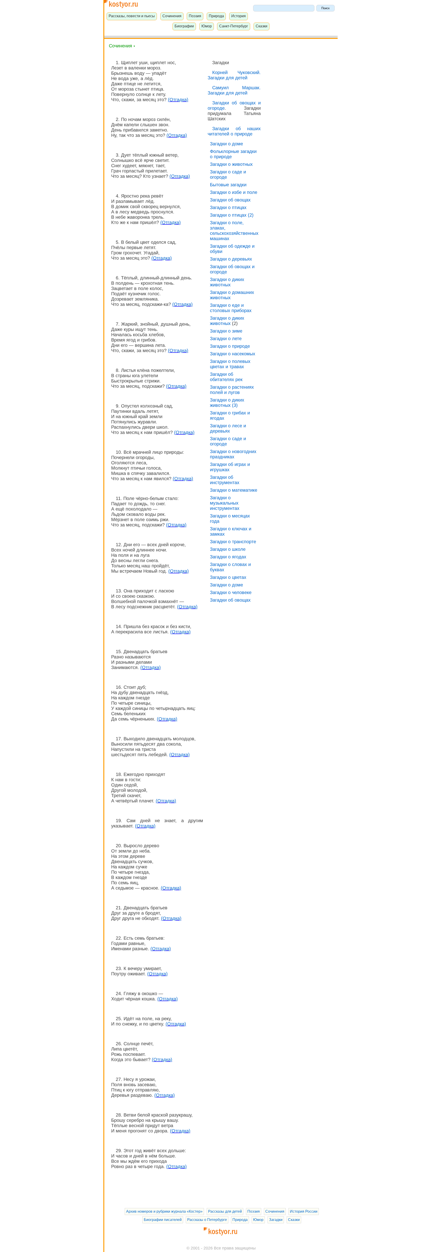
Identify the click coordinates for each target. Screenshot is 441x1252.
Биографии (184, 26)
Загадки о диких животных (227, 282)
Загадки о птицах (228, 207)
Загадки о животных (231, 164)
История (238, 16)
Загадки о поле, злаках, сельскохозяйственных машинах (234, 230)
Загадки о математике (233, 490)
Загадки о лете (226, 338)
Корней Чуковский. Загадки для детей (234, 75)
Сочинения (171, 16)
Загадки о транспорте (233, 541)
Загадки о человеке (231, 592)
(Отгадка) (178, 99)
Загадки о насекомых (232, 353)
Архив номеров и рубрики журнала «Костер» (164, 1211)
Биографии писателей (163, 1220)
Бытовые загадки (228, 184)
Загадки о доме (226, 143)
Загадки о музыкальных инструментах (224, 503)
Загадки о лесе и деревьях (228, 428)
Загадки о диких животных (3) (227, 402)
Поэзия (195, 16)
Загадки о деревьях (231, 258)
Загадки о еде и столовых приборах (231, 308)
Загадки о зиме (226, 330)
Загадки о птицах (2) (232, 215)
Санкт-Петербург (233, 26)
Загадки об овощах (230, 199)
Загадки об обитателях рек (226, 377)
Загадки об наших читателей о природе (234, 131)
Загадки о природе (230, 346)
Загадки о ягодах (228, 556)
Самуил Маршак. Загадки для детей (234, 90)
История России (303, 1211)
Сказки (261, 26)
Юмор (206, 26)
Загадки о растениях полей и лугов (232, 390)
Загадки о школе (228, 549)
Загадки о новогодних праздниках (233, 454)
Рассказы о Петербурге (207, 1220)
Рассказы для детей (225, 1211)
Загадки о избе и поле (233, 192)
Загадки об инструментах (224, 480)
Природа (216, 16)
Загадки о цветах (228, 577)
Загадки (276, 1220)
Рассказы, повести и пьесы (132, 16)
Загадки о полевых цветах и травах (230, 364)
